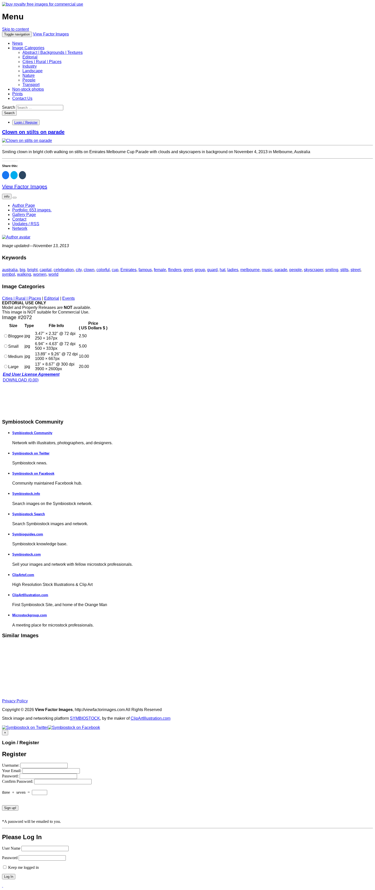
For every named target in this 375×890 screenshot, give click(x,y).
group (200, 270)
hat (222, 270)
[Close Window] (2, 885)
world (53, 274)
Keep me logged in (23, 867)
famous (145, 270)
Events (68, 298)
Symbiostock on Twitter (30, 453)
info (6, 196)
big (22, 270)
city (79, 270)
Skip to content (15, 29)
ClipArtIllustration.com (30, 595)
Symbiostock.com (26, 554)
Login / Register (26, 122)
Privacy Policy (15, 701)
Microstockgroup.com (29, 615)
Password (10, 858)
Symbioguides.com (27, 534)
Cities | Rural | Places (41, 61)
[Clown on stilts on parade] (27, 140)
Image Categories (28, 48)
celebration (64, 270)
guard (212, 270)
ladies (232, 270)
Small (13, 346)
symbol (8, 274)
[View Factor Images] (42, 4)
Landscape (32, 71)
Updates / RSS (25, 224)
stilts (344, 270)
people (295, 270)
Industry (29, 66)
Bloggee (15, 336)
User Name (11, 848)
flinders (174, 270)
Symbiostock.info (26, 494)
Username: (11, 765)
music (267, 270)
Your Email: (12, 770)
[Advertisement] (43, 400)
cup (115, 270)
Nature (28, 75)
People (28, 80)
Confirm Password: (18, 781)
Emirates (128, 270)
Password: (11, 776)
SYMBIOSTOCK (85, 718)
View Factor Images (51, 34)
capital (46, 270)
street (355, 270)
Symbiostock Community (32, 433)
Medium (15, 356)
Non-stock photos (28, 89)
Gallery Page (24, 214)
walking (24, 274)
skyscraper (313, 270)
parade (280, 270)
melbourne (250, 270)
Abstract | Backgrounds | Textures (52, 52)
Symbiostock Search (28, 514)
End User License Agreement (31, 374)
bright (32, 270)
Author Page (23, 205)
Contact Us (22, 98)
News (17, 43)
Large (13, 367)
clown (89, 270)
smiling (331, 270)
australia (10, 270)
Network (19, 228)
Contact (19, 219)
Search (8, 107)
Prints (17, 94)
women (39, 274)
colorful (103, 270)
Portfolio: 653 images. (32, 210)
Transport (31, 84)
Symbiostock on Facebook (33, 473)
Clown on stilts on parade (33, 132)
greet (188, 270)
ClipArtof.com (23, 575)
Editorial (30, 57)
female (160, 270)
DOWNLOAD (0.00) (21, 380)
